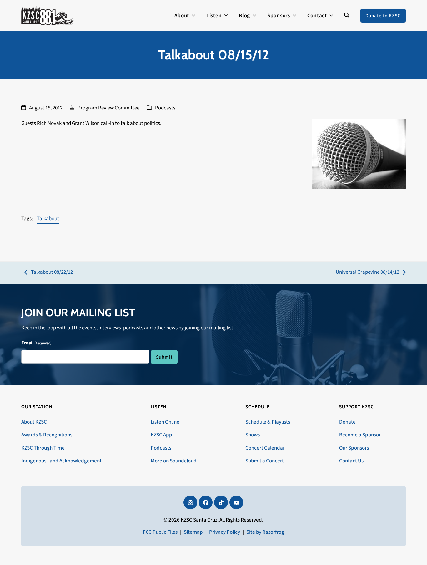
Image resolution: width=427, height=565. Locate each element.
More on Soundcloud (174, 461)
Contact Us (351, 461)
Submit (164, 357)
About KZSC (34, 422)
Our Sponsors (354, 448)
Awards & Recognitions (46, 435)
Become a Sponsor (360, 435)
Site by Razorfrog (265, 532)
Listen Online (165, 422)
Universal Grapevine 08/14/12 (367, 272)
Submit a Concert (264, 461)
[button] (346, 16)
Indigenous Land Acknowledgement (61, 461)
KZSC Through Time (43, 448)
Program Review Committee (108, 108)
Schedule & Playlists (267, 422)
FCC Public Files (160, 532)
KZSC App (161, 435)
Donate (347, 422)
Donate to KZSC (383, 15)
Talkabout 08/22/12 (48, 272)
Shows (252, 435)
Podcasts (165, 108)
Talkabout (48, 218)
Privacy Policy (224, 532)
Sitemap (193, 532)
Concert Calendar (265, 448)
